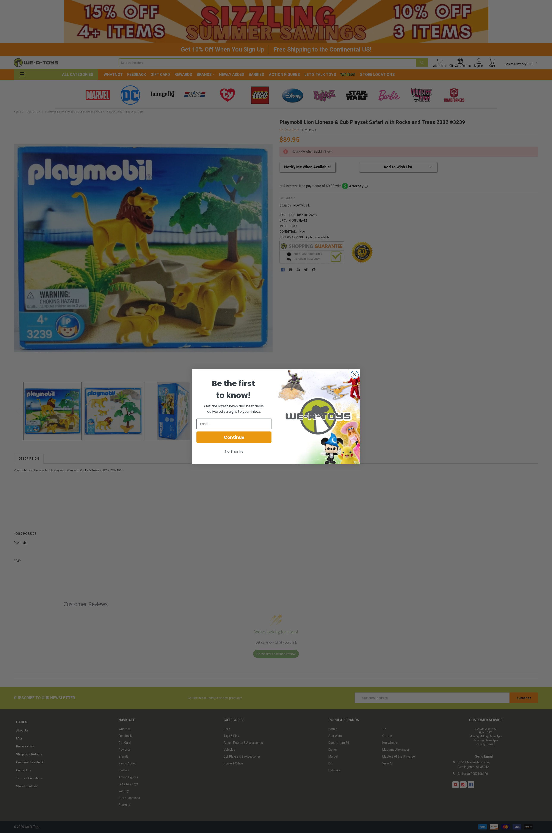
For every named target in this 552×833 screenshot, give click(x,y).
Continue (234, 437)
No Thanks (234, 451)
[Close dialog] (354, 374)
